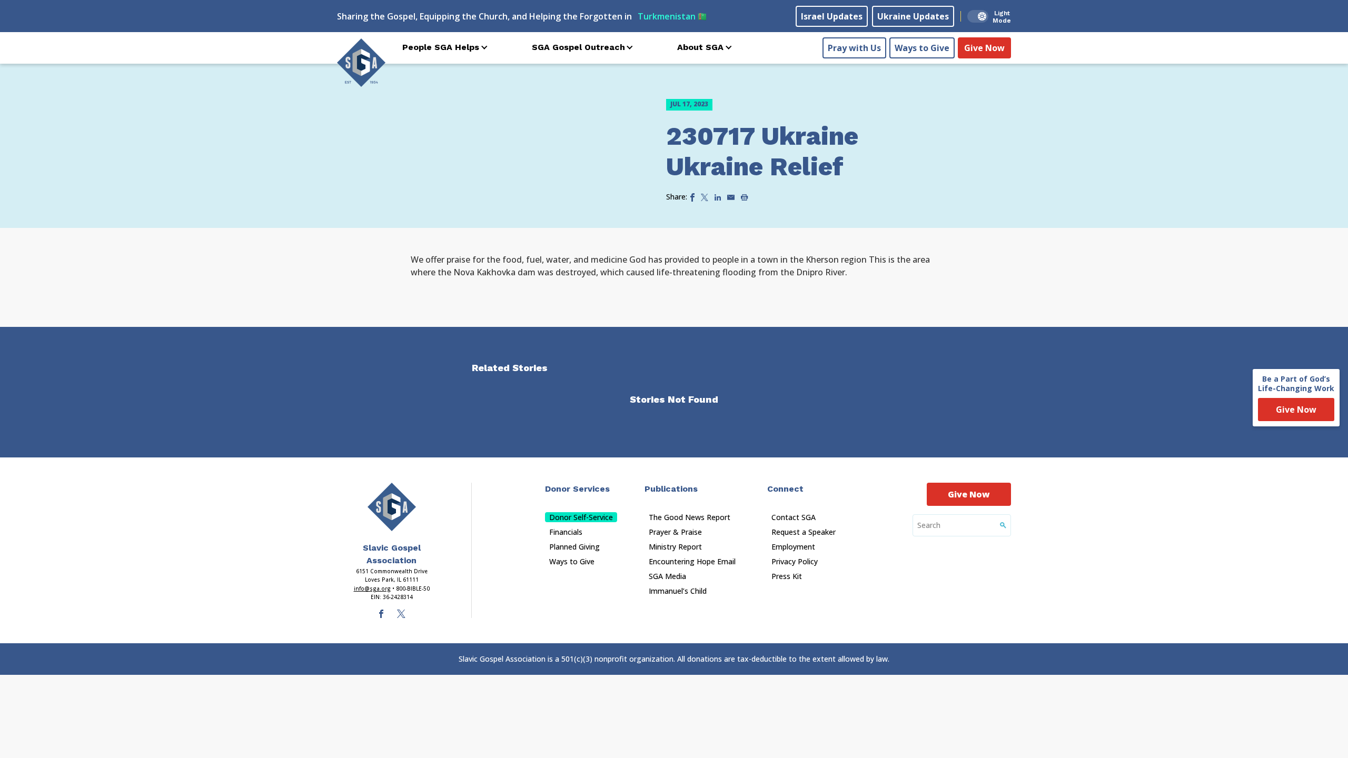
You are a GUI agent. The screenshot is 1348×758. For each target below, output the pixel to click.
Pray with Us (854, 48)
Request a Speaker (803, 532)
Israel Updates (832, 16)
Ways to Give (922, 48)
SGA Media (667, 576)
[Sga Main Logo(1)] (392, 507)
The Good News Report (689, 517)
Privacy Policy (794, 561)
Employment (793, 547)
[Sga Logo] (361, 62)
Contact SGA (793, 517)
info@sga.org (372, 588)
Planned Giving (574, 547)
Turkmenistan (672, 16)
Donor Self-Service (581, 517)
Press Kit (786, 576)
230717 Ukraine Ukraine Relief (762, 151)
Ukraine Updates (913, 16)
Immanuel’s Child (678, 591)
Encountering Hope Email (692, 561)
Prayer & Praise (675, 532)
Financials (565, 532)
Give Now (984, 48)
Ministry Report (675, 547)
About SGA (700, 47)
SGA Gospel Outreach (578, 47)
